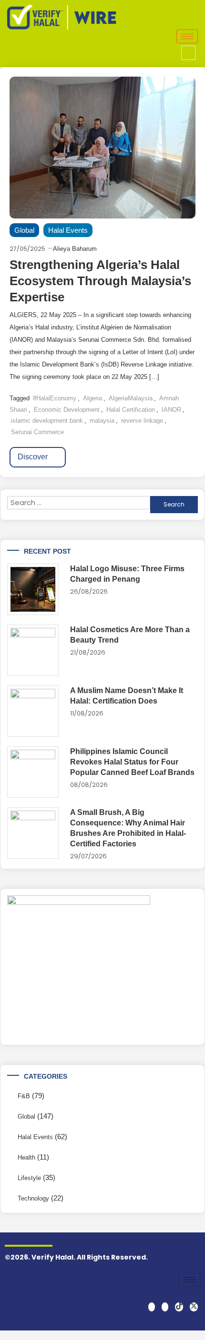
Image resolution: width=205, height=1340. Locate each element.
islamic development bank (47, 420)
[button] (188, 53)
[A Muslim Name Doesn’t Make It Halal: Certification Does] (33, 711)
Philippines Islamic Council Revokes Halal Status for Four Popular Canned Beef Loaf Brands (132, 761)
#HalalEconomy (54, 398)
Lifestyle (29, 1177)
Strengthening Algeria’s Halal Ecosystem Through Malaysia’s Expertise (100, 281)
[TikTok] (179, 1306)
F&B (24, 1096)
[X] (194, 1306)
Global (24, 230)
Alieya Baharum (75, 248)
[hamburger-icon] (187, 36)
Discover (34, 457)
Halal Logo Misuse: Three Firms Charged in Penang (127, 574)
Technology (33, 1198)
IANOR (171, 409)
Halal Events (68, 230)
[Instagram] (165, 1306)
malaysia (102, 420)
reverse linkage (142, 420)
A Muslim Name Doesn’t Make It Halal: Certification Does (126, 695)
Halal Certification (130, 409)
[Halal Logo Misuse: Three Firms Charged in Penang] (33, 589)
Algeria (92, 398)
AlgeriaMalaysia (131, 398)
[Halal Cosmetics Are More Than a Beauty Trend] (33, 650)
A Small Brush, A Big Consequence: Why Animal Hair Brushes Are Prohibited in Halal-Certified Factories (128, 828)
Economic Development (67, 409)
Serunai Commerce (37, 432)
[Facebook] (151, 1306)
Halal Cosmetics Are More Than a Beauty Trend (130, 634)
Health (26, 1157)
